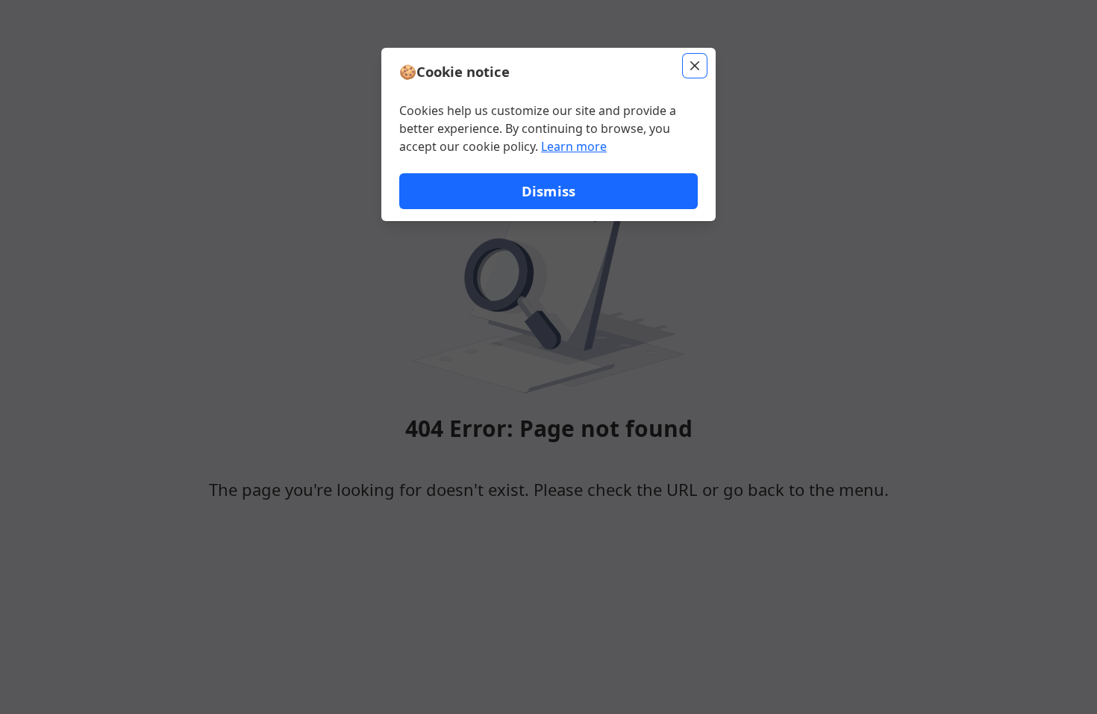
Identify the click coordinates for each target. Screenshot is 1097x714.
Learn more (574, 146)
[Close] (695, 66)
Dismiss (548, 190)
